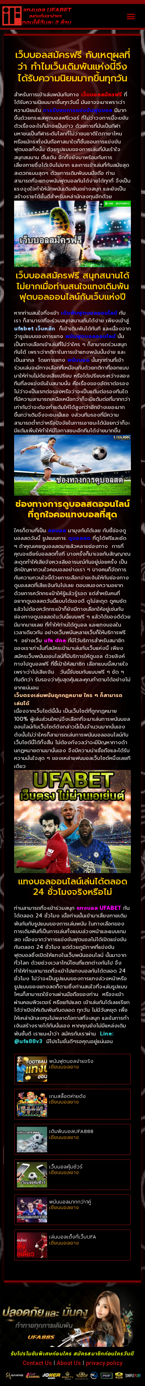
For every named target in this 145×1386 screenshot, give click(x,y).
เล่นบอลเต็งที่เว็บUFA (72, 1237)
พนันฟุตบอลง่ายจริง (71, 1061)
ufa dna (55, 640)
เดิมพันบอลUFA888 (71, 1131)
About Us (69, 1363)
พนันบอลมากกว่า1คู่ (70, 1201)
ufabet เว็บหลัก (34, 328)
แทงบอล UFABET (99, 908)
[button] (131, 16)
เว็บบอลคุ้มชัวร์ (66, 1166)
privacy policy (104, 1363)
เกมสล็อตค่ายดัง (67, 1096)
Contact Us (37, 1363)
